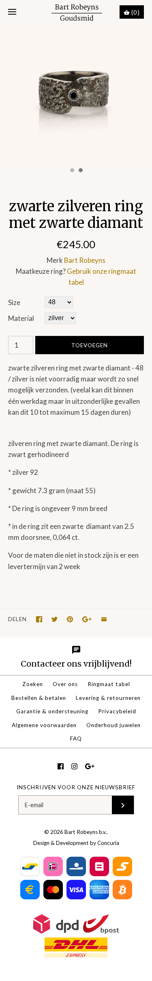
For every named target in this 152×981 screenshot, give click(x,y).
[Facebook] (61, 766)
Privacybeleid (117, 711)
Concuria (108, 843)
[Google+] (89, 766)
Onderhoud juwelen (113, 725)
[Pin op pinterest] (70, 619)
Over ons (65, 684)
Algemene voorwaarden (44, 725)
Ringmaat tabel (109, 684)
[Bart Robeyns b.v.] (76, 12)
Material (21, 318)
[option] (76, 94)
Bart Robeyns (84, 260)
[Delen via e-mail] (104, 619)
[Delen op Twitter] (54, 619)
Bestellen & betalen (38, 698)
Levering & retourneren (108, 698)
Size (14, 302)
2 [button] (80, 171)
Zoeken (32, 684)
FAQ (76, 738)
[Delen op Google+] (87, 619)
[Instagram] (74, 766)
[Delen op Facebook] (39, 619)
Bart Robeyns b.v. (85, 832)
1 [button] (72, 171)
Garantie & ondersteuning (52, 711)
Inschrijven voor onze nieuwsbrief (76, 787)
